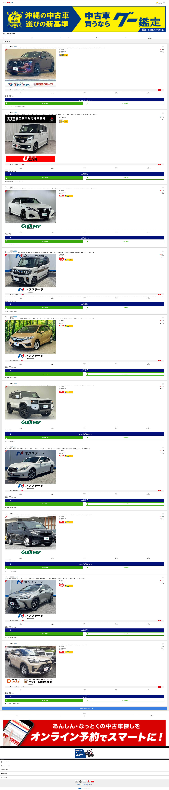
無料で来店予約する (85, 174)
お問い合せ (90, 784)
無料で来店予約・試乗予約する (85, 100)
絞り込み (97, 37)
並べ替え (32, 37)
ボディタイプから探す (6, 765)
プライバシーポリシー (84, 784)
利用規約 (78, 784)
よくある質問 (4, 777)
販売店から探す (5, 769)
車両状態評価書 (66, 55)
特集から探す (4, 773)
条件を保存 (150, 38)
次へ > (109, 715)
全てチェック (7, 41)
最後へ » (151, 715)
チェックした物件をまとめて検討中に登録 (84, 708)
